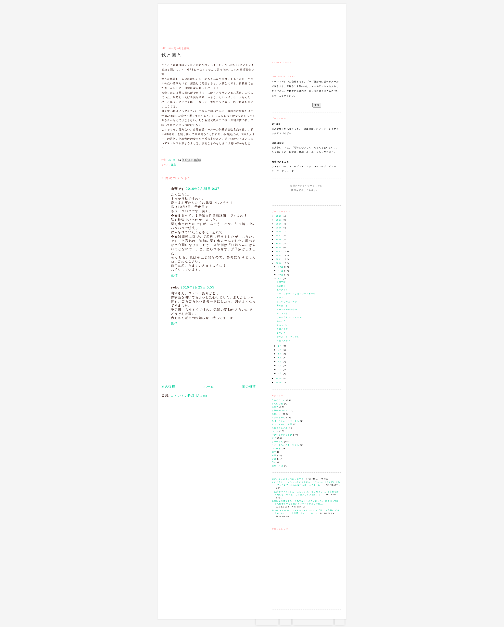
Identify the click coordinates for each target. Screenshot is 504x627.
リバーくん (277, 442)
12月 (281, 267)
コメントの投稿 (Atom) (188, 395)
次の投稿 (168, 386)
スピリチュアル (280, 428)
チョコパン (282, 325)
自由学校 (281, 282)
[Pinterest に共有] (199, 160)
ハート (275, 431)
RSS (285, 621)
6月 (280, 354)
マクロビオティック (282, 435)
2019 (279, 228)
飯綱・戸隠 (277, 466)
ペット (280, 298)
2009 (279, 378)
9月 (280, 278)
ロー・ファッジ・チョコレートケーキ (296, 294)
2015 (279, 243)
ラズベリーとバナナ (287, 302)
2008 (279, 382)
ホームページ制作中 (287, 309)
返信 (174, 275)
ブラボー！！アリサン (288, 337)
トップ (279, 23)
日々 (274, 462)
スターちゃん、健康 (282, 424)
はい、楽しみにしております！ (288, 479)
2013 (279, 251)
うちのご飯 (277, 404)
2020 (279, 224)
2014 (279, 247)
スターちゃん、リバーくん (285, 421)
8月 (280, 346)
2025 (279, 216)
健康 (274, 455)
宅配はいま (282, 305)
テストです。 (283, 313)
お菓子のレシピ (280, 410)
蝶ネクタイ (282, 290)
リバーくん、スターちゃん (285, 445)
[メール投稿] (179, 159)
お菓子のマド (173, 20)
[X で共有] (192, 160)
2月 (280, 369)
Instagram (294, 198)
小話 (274, 459)
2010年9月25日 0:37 (202, 188)
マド (274, 438)
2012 (279, 255)
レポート (276, 448)
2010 (279, 263)
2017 (279, 236)
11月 (281, 271)
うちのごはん (278, 400)
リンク (333, 23)
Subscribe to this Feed (319, 198)
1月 (280, 373)
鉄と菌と (281, 286)
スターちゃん (278, 417)
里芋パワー (282, 333)
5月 (280, 358)
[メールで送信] (184, 160)
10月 (281, 275)
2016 (279, 239)
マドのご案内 (289, 23)
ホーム (209, 386)
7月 (280, 350)
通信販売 (299, 23)
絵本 (274, 452)
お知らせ (276, 414)
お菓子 (275, 407)
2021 (279, 220)
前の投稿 (249, 386)
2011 (279, 259)
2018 (279, 232)
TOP (340, 621)
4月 (280, 362)
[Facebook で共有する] (196, 160)
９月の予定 (282, 329)
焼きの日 (281, 321)
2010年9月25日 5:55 (197, 287)
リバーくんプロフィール (289, 317)
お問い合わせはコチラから (313, 621)
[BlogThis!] (188, 160)
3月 (280, 366)
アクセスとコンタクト (321, 23)
